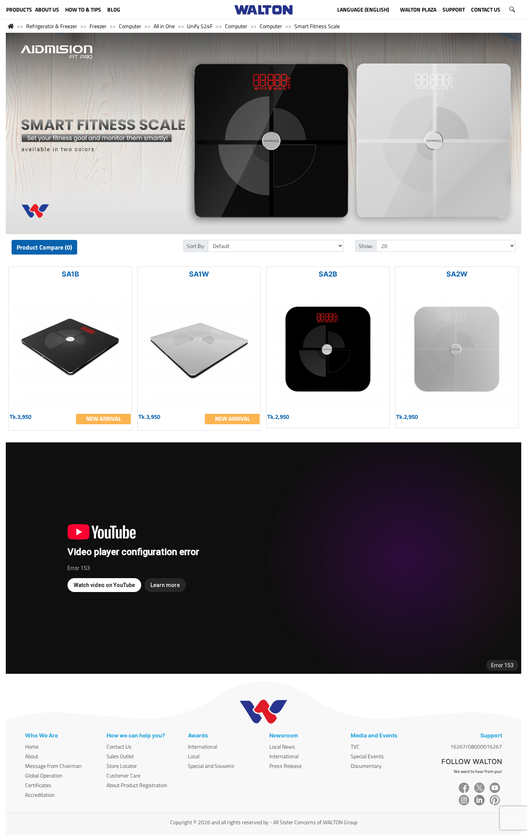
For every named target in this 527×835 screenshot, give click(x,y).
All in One (164, 26)
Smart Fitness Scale (317, 26)
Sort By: (196, 246)
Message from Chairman (53, 766)
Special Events (367, 756)
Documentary (366, 766)
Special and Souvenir (211, 766)
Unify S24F (200, 26)
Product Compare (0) (44, 247)
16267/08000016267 (476, 746)
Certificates (38, 785)
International (202, 746)
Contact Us (119, 746)
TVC (355, 746)
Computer (130, 26)
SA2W (457, 274)
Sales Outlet (120, 756)
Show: (366, 246)
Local (193, 756)
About (31, 756)
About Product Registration (136, 785)
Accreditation (40, 795)
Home (32, 746)
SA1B (70, 274)
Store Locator (121, 766)
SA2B (328, 274)
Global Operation (43, 775)
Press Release (285, 766)
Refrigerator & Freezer (51, 26)
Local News (282, 746)
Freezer (98, 26)
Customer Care (123, 775)
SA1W (199, 274)
